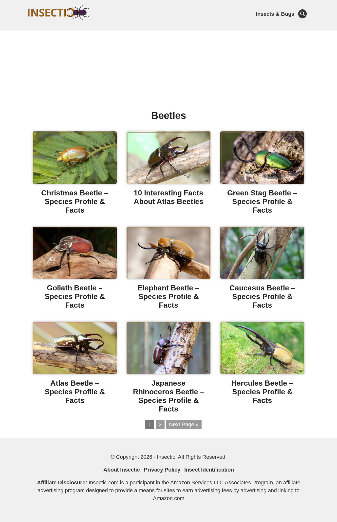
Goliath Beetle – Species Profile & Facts (75, 296)
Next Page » (184, 424)
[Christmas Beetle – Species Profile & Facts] (75, 182)
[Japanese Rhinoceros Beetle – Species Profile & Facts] (168, 372)
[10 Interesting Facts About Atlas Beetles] (168, 182)
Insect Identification (209, 470)
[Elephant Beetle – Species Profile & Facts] (168, 277)
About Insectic (121, 470)
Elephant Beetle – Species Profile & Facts (168, 296)
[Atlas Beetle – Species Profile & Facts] (75, 372)
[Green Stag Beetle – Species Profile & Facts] (262, 182)
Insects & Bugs (275, 14)
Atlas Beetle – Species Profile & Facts (75, 391)
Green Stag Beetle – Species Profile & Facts (262, 201)
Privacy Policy (162, 470)
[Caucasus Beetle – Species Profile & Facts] (262, 277)
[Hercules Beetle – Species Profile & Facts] (262, 372)
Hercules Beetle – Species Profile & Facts (262, 391)
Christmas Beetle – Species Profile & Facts (74, 201)
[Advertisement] (168, 67)
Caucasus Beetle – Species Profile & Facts (262, 296)
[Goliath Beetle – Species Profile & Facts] (75, 277)
